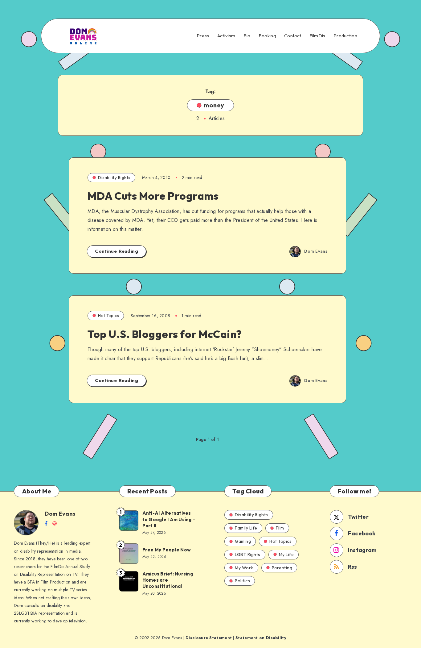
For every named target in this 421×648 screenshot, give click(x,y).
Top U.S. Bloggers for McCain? (165, 334)
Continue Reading (116, 251)
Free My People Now (167, 550)
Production (345, 36)
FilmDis (317, 36)
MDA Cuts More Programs (153, 195)
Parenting (282, 568)
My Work (244, 568)
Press (203, 36)
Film (280, 528)
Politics (242, 581)
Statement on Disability (260, 638)
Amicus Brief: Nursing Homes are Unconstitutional (167, 580)
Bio (247, 36)
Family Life (246, 528)
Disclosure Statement (209, 638)
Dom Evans (60, 513)
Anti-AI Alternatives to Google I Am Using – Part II (169, 519)
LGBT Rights (247, 554)
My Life (286, 554)
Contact (292, 36)
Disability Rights (114, 177)
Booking (267, 36)
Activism (226, 36)
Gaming (243, 541)
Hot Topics (108, 315)
